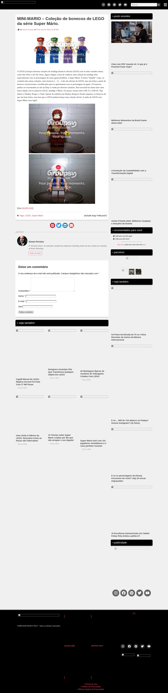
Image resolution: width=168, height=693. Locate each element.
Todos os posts (35, 253)
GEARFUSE (27, 208)
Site (20, 306)
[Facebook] (109, 5)
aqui (144, 244)
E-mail (21, 301)
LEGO (28, 215)
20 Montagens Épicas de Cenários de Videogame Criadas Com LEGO (92, 374)
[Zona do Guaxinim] (138, 272)
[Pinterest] (114, 5)
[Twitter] (120, 5)
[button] (52, 225)
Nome (21, 296)
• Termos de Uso (90, 684)
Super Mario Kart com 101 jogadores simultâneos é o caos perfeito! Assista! (93, 443)
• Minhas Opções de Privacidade (90, 689)
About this (120, 244)
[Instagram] (103, 5)
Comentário (24, 291)
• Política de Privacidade (91, 687)
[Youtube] (125, 5)
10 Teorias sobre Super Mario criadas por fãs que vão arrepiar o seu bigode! (61, 437)
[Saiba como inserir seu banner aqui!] (125, 272)
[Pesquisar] (158, 4)
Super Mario (37, 215)
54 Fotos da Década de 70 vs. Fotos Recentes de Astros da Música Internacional (128, 337)
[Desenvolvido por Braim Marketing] (143, 656)
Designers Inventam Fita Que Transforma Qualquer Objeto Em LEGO (60, 372)
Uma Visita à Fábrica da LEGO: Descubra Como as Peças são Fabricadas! (29, 438)
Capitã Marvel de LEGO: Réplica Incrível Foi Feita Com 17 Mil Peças (28, 382)
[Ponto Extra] (132, 272)
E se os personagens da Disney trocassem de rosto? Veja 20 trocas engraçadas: (128, 478)
